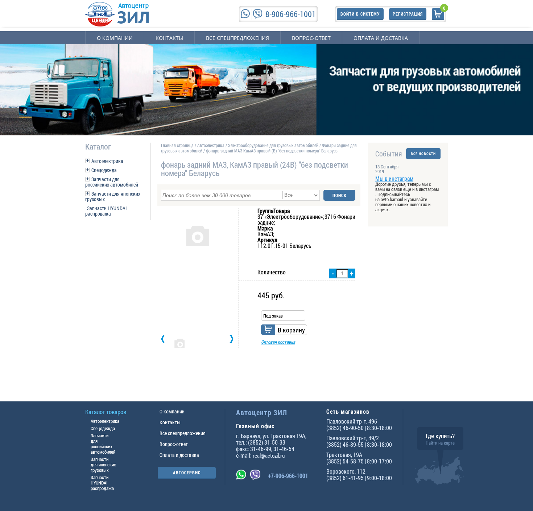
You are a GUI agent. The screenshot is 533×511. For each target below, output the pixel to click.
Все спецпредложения (237, 37)
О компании (115, 37)
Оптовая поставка (278, 342)
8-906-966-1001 (290, 14)
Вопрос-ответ (311, 37)
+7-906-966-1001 (288, 475)
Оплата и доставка (381, 37)
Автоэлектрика (107, 161)
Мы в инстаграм (394, 178)
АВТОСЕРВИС (187, 472)
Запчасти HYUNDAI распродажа (106, 211)
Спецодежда (104, 170)
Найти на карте (440, 443)
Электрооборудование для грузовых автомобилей (273, 145)
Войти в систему (360, 14)
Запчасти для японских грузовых (112, 196)
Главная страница (177, 145)
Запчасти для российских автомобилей (111, 182)
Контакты (169, 37)
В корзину (291, 330)
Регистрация (408, 14)
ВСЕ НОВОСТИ (423, 153)
